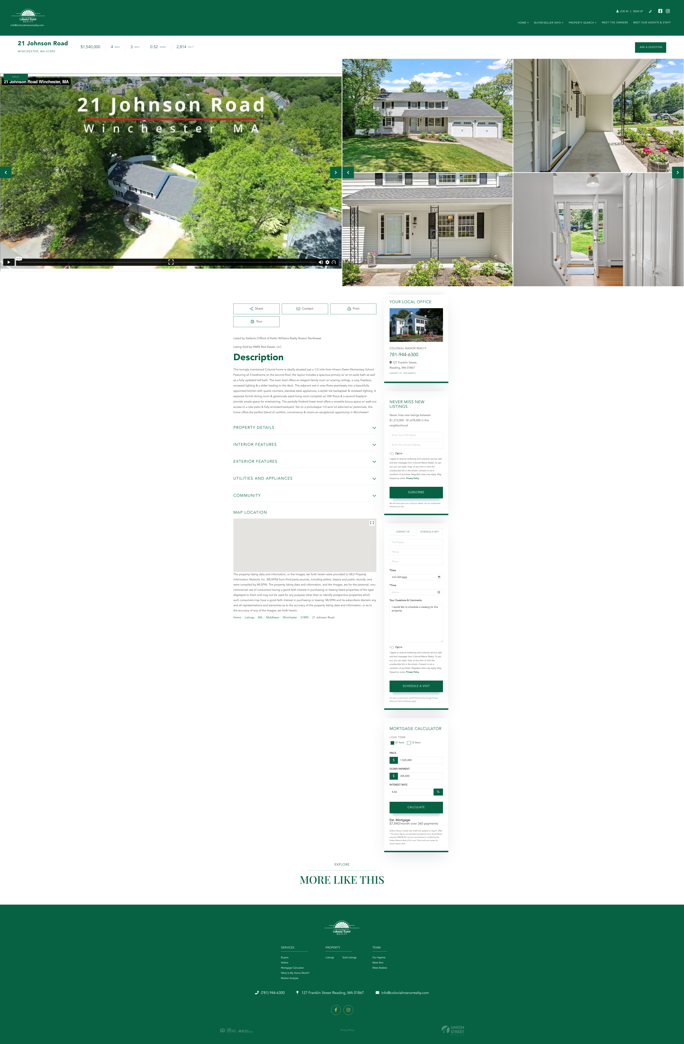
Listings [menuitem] (330, 957)
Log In (623, 11)
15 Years (416, 743)
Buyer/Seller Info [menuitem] (547, 23)
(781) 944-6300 (650, 11)
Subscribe (416, 492)
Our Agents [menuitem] (378, 957)
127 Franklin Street (332, 993)
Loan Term (397, 737)
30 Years (399, 743)
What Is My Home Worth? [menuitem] (295, 973)
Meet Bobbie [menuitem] (379, 968)
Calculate (416, 807)
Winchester (290, 617)
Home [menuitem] (522, 23)
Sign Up (638, 11)
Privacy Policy (412, 478)
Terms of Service (404, 701)
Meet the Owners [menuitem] (615, 23)
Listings (249, 617)
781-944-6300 (404, 355)
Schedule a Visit (429, 532)
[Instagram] (348, 1010)
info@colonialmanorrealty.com (405, 993)
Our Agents (409, 373)
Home (237, 617)
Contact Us (396, 373)
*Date (393, 570)
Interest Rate (399, 785)
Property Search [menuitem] (581, 23)
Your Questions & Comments (406, 600)
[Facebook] (336, 1010)
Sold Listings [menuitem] (349, 957)
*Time (393, 585)
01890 (305, 617)
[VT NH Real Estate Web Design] (453, 1030)
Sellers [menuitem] (284, 963)
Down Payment (400, 769)
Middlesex (272, 617)
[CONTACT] (650, 47)
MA (260, 617)
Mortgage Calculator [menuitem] (292, 968)
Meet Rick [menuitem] (378, 963)
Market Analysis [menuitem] (289, 978)
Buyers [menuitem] (284, 957)
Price (393, 753)
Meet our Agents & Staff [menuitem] (652, 23)
